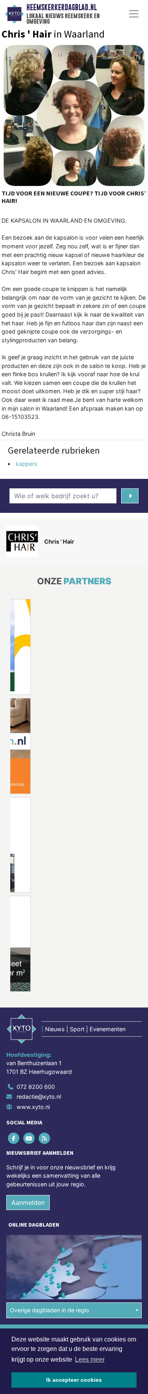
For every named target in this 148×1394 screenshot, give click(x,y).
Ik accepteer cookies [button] (74, 1380)
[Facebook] (14, 1138)
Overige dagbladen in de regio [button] (49, 1310)
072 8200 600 (36, 1086)
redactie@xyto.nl (39, 1096)
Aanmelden (28, 1202)
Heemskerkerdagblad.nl (61, 7)
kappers (26, 463)
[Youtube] (29, 1138)
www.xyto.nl (33, 1106)
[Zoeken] (130, 495)
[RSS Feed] (44, 1138)
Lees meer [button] (90, 1359)
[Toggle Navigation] (134, 14)
